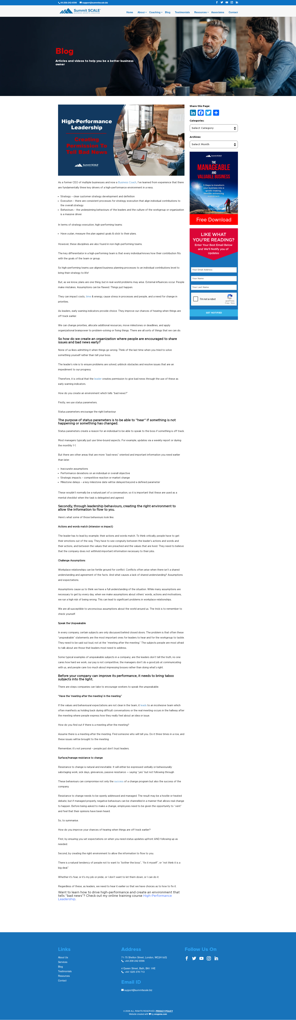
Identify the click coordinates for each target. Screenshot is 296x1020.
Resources (200, 12)
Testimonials (182, 12)
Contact (233, 12)
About (141, 12)
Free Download (213, 219)
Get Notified (214, 313)
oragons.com (160, 1014)
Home (129, 12)
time (88, 296)
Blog (167, 12)
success (119, 781)
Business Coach (127, 182)
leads (143, 705)
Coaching (155, 12)
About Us (63, 957)
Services (62, 962)
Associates (217, 12)
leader (98, 378)
